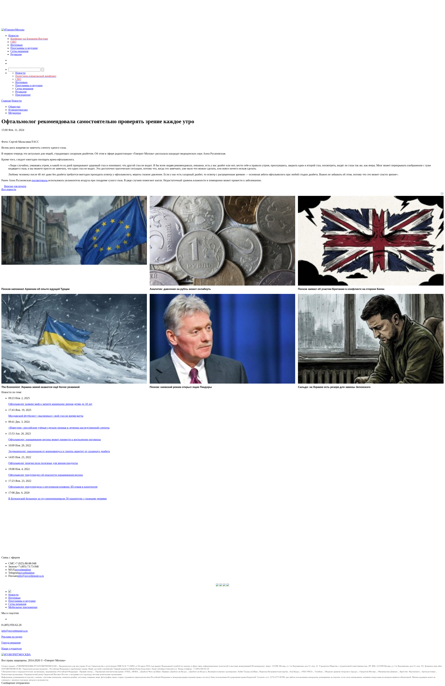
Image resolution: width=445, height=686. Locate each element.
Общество (14, 106)
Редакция (16, 54)
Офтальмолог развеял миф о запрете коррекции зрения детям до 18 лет (50, 404)
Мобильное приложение (22, 607)
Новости (13, 35)
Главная (6, 100)
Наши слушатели (11, 648)
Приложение (23, 94)
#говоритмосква (18, 109)
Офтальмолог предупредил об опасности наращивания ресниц (45, 474)
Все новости (8, 189)
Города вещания (11, 642)
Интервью (16, 44)
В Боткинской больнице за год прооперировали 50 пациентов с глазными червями (57, 498)
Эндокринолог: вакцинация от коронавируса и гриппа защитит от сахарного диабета (59, 451)
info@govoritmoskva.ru (31, 575)
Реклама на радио (11, 636)
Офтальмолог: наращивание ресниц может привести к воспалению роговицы (54, 439)
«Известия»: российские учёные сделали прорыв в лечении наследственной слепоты (59, 427)
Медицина (14, 112)
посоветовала (39, 180)
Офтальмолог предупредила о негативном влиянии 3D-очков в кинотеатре (53, 486)
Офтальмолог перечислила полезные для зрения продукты (43, 463)
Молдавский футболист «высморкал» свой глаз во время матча (45, 415)
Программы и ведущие (24, 48)
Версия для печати (15, 186)
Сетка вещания (19, 51)
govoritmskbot (23, 569)
